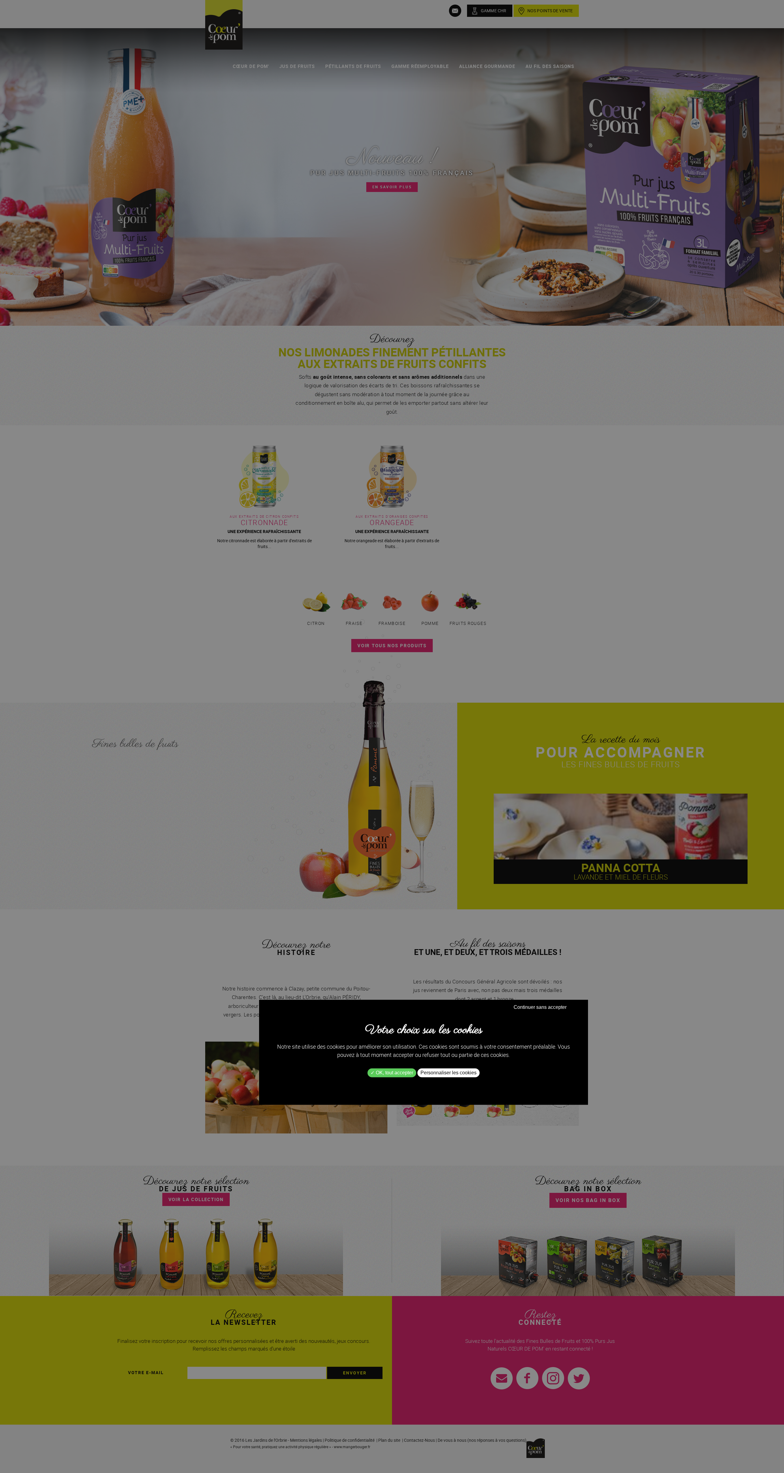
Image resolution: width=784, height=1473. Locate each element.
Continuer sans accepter (540, 1007)
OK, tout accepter (394, 1072)
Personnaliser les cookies (448, 1072)
